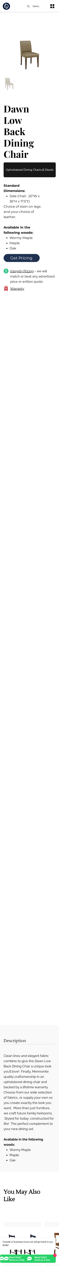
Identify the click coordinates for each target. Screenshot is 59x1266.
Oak (13, 1160)
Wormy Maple (21, 1150)
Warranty (17, 289)
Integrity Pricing (22, 271)
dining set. (27, 1129)
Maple (15, 1155)
